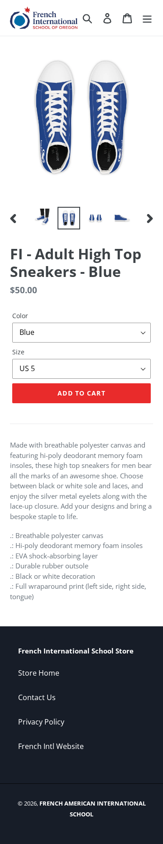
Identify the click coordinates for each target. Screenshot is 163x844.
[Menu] (147, 18)
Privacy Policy (41, 722)
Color (20, 315)
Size (18, 352)
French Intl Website (51, 746)
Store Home (38, 673)
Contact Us (37, 697)
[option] (42, 218)
